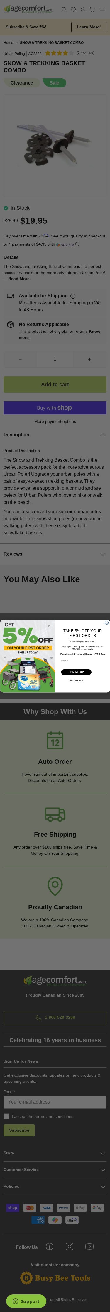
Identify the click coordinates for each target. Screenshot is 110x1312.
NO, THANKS (76, 681)
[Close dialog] (107, 623)
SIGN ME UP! (76, 672)
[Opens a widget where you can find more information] (26, 1301)
